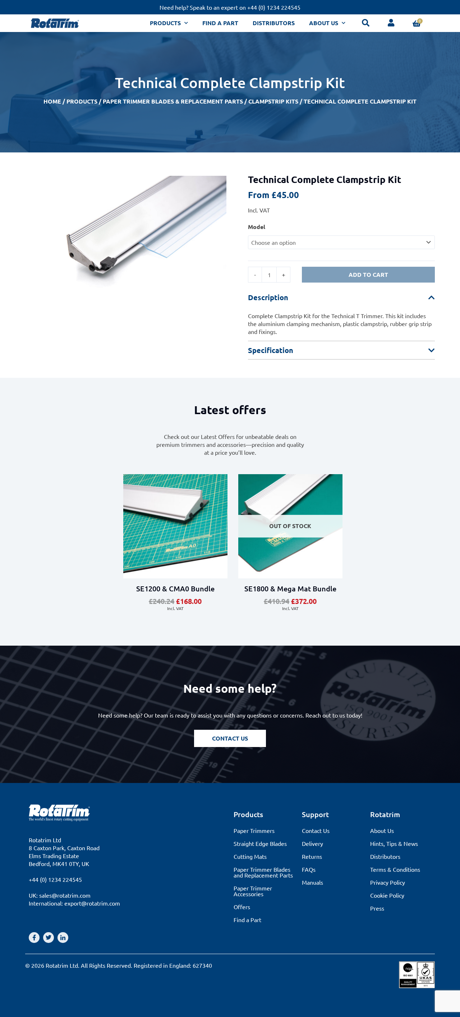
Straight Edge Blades (260, 843)
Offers (242, 906)
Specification (270, 350)
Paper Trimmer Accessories (253, 890)
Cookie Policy (387, 895)
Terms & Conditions (395, 869)
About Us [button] (323, 23)
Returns (312, 856)
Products (81, 101)
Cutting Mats (250, 856)
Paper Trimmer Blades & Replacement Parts (173, 101)
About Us (382, 830)
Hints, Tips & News (394, 843)
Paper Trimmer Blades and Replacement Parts (263, 872)
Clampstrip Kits (273, 101)
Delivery (312, 843)
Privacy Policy (387, 882)
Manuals (312, 882)
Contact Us (316, 830)
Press (377, 908)
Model (256, 226)
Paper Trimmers (254, 830)
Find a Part (220, 23)
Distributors (274, 23)
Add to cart (368, 274)
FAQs (309, 869)
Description (268, 297)
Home (52, 101)
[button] (341, 297)
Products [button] (165, 23)
